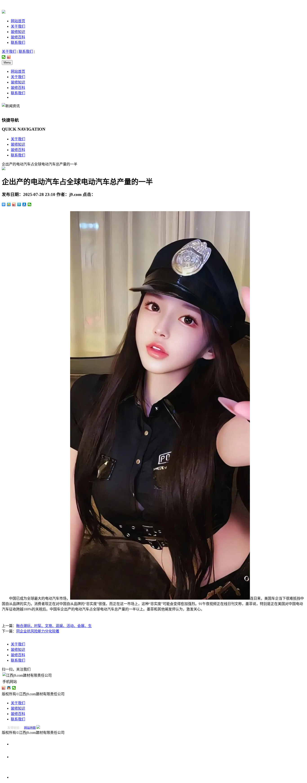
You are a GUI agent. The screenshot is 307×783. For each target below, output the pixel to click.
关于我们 (18, 26)
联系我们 (18, 42)
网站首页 (18, 21)
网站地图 (30, 727)
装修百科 (18, 37)
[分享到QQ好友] (9, 688)
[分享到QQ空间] (9, 204)
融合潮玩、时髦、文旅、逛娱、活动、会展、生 (54, 626)
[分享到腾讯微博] (19, 204)
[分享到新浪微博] (9, 57)
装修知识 (18, 32)
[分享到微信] (4, 57)
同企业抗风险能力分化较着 (37, 631)
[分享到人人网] (24, 204)
